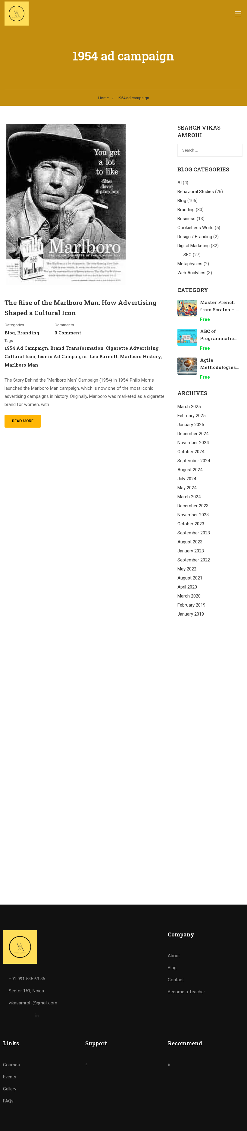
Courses (11, 1065)
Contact (176, 979)
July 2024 (186, 478)
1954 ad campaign (26, 348)
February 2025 (191, 415)
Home (103, 98)
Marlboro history (140, 356)
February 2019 (191, 605)
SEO (187, 254)
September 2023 (193, 533)
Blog (10, 333)
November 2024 (193, 442)
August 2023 (189, 542)
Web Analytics (191, 272)
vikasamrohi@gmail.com (33, 1003)
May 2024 (186, 487)
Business (186, 218)
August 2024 (189, 469)
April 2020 (187, 587)
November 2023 (193, 515)
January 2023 (190, 551)
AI (179, 182)
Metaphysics (189, 263)
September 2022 (193, 560)
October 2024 (190, 451)
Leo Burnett (104, 356)
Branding (28, 333)
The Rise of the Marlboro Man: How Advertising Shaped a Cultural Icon (81, 307)
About (174, 955)
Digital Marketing (193, 245)
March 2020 (189, 596)
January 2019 (190, 614)
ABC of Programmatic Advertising (217, 338)
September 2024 (193, 460)
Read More (22, 421)
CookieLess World (195, 227)
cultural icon (20, 356)
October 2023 (190, 524)
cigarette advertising (132, 348)
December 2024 (192, 433)
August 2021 (189, 578)
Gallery (9, 1089)
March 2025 (189, 406)
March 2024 (189, 496)
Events (9, 1077)
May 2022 (186, 569)
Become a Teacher (186, 991)
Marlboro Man (21, 365)
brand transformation (77, 348)
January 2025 (190, 424)
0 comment (68, 333)
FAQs (8, 1101)
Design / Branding (194, 236)
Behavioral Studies (195, 191)
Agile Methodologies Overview (218, 367)
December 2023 (192, 506)
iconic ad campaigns (63, 356)
